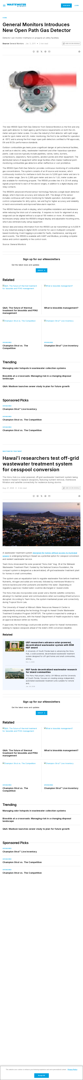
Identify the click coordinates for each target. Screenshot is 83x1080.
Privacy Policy (72, 1069)
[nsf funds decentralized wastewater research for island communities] (14, 673)
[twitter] (41, 51)
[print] (79, 51)
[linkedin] (38, 51)
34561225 (16, 643)
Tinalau (18, 670)
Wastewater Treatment (12, 451)
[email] (49, 51)
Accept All (41, 1075)
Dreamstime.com (71, 504)
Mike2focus (16, 644)
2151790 (11, 670)
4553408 (52, 504)
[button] (4, 5)
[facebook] (34, 51)
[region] (41, 1073)
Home (5, 18)
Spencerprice (61, 504)
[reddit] (45, 51)
